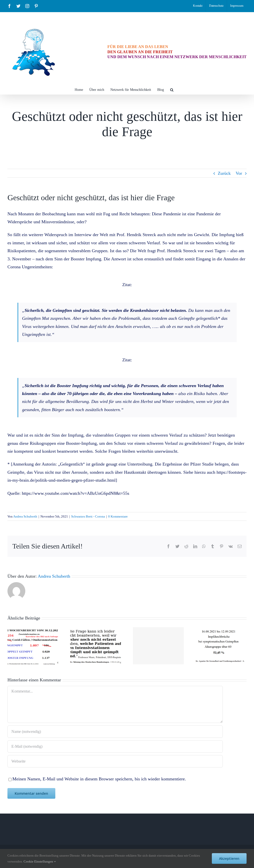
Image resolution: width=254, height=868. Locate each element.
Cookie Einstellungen (39, 861)
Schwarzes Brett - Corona (88, 516)
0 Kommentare (118, 516)
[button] (171, 89)
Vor (239, 173)
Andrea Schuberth (25, 516)
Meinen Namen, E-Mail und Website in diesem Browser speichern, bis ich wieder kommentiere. (99, 778)
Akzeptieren (229, 858)
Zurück (224, 173)
